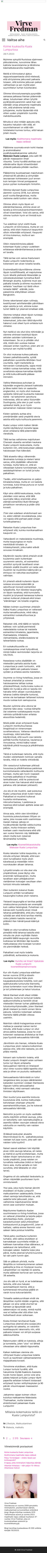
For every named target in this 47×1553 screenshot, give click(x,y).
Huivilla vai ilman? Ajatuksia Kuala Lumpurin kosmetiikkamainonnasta (27, 964)
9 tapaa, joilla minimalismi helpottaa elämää (22, 1463)
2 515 (15, 1438)
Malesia (10, 1427)
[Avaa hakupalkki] (44, 40)
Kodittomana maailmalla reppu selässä (20, 1455)
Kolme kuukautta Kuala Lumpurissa (17, 48)
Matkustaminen (24, 1423)
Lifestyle (10, 1423)
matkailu (19, 1427)
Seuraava (26, 1438)
